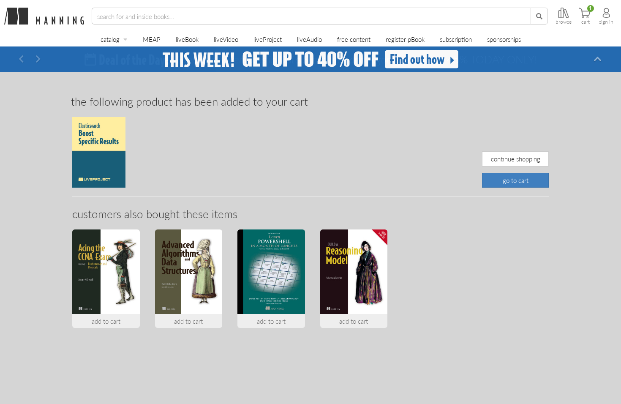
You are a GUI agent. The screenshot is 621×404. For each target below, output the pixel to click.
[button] (21, 59)
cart (585, 22)
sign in (606, 22)
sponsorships (504, 39)
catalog (110, 39)
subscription (456, 39)
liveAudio (309, 39)
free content (353, 39)
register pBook (405, 39)
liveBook (187, 39)
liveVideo (226, 39)
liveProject (267, 39)
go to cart (515, 180)
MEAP (152, 39)
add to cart (106, 321)
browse (564, 22)
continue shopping (515, 158)
